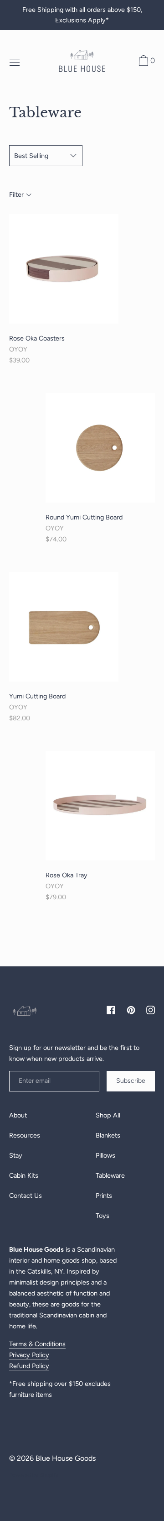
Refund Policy (29, 1366)
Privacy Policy (29, 1355)
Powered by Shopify (33, 1475)
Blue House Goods (66, 1458)
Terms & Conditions (37, 1344)
